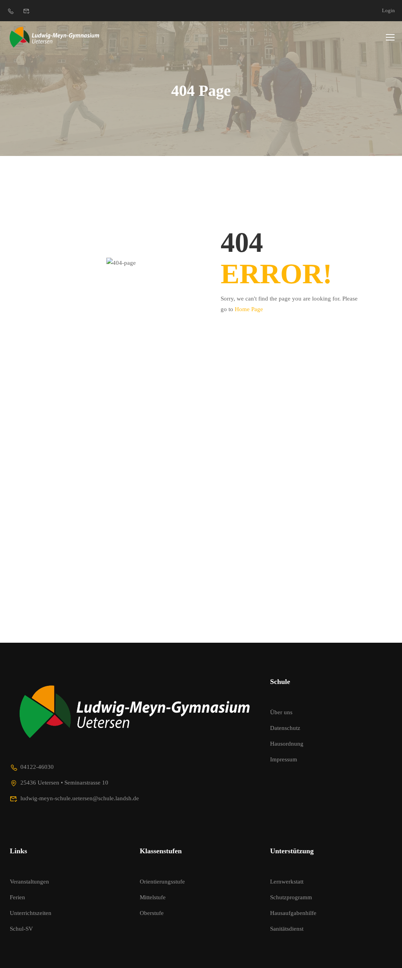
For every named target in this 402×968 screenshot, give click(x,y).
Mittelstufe (153, 897)
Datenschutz (285, 728)
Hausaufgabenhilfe (293, 913)
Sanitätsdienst (286, 929)
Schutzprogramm (291, 897)
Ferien (17, 897)
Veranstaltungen (29, 881)
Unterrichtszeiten (30, 913)
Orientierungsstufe (162, 881)
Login (388, 10)
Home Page (249, 309)
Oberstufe (152, 913)
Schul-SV (21, 929)
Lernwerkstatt (286, 881)
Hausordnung (286, 744)
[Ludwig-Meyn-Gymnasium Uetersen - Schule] (55, 37)
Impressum (283, 759)
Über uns (281, 712)
